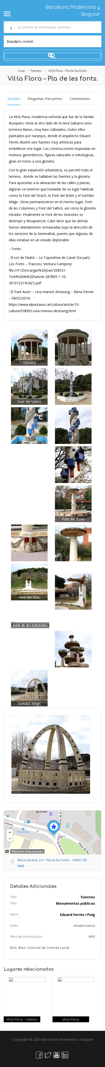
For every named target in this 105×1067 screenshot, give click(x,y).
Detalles (13, 98)
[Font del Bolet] (73, 503)
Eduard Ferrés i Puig (77, 914)
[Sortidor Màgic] (29, 687)
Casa (21, 71)
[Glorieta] (29, 346)
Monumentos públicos (75, 903)
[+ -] (52, 833)
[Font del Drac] (29, 581)
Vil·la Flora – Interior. (22, 1019)
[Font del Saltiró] (29, 386)
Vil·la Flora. (71, 1019)
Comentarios (80, 98)
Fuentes (36, 71)
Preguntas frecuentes (45, 98)
